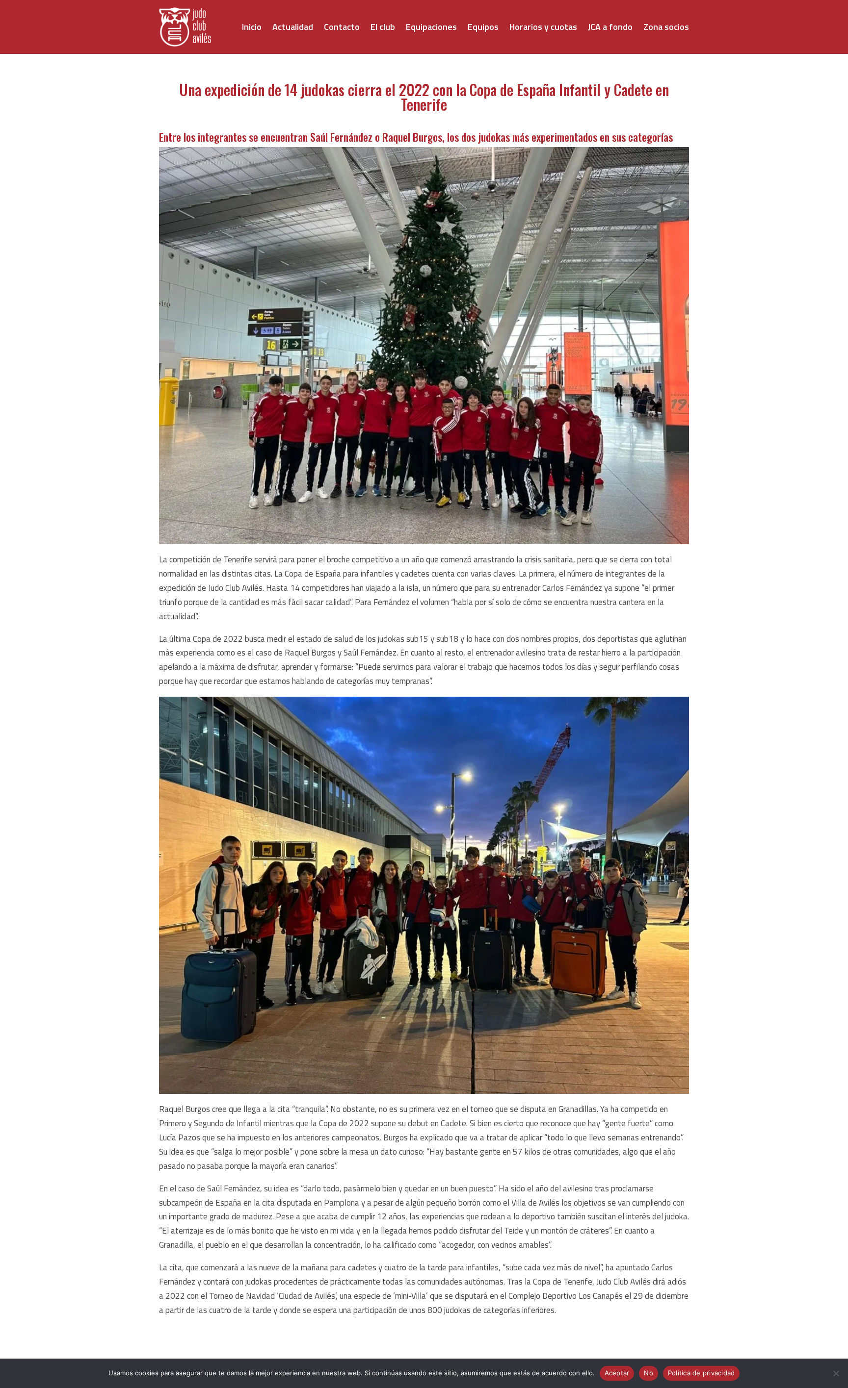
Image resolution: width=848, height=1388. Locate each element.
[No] (836, 1373)
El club (383, 26)
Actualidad (292, 26)
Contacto (342, 26)
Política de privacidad (701, 1373)
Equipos (483, 26)
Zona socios (666, 26)
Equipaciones (431, 26)
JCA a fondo (610, 26)
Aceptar (617, 1373)
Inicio (252, 26)
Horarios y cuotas (543, 26)
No (648, 1373)
